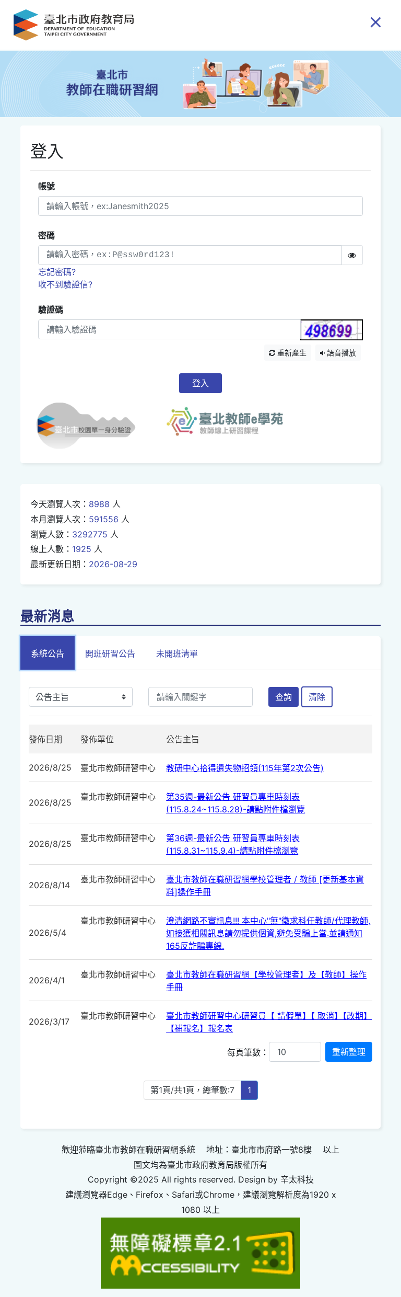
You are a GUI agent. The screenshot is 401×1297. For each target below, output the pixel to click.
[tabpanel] (200, 899)
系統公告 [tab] (47, 653)
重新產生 (290, 352)
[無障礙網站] (200, 1252)
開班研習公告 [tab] (110, 653)
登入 (200, 383)
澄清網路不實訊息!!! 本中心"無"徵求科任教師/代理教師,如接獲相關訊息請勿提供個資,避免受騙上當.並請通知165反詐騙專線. (268, 933)
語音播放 (340, 352)
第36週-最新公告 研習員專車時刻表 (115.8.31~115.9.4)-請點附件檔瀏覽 (233, 844)
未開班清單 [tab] (177, 653)
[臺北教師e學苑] (225, 426)
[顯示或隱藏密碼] (352, 255)
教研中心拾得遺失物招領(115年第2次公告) (245, 768)
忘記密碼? (57, 272)
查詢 (283, 697)
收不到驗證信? (65, 284)
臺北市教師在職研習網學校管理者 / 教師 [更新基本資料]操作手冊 (265, 885)
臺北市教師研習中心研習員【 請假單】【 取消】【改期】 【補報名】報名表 (269, 1022)
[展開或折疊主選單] (375, 21)
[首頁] (73, 24)
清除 (317, 697)
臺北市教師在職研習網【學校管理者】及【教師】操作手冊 (266, 980)
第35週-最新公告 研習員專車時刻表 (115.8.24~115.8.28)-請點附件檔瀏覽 (235, 802)
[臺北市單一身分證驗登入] (95, 426)
